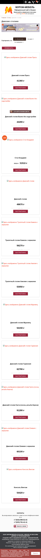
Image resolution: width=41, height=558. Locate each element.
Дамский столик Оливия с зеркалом (20, 446)
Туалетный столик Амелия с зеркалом (20, 281)
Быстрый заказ (20, 87)
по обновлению (19, 39)
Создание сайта (7, 537)
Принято (35, 553)
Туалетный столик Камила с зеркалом (20, 240)
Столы (9, 17)
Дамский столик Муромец (20, 323)
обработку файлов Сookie (20, 551)
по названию (18, 42)
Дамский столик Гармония (20, 364)
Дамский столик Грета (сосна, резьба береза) (20, 405)
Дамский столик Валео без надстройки (20, 117)
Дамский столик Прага (20, 75)
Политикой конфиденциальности (11, 554)
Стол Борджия (20, 158)
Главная (3, 17)
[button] (3, 28)
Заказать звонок (21, 526)
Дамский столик (20, 199)
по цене (30, 39)
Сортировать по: (6, 40)
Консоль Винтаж (20, 487)
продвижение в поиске (20, 537)
